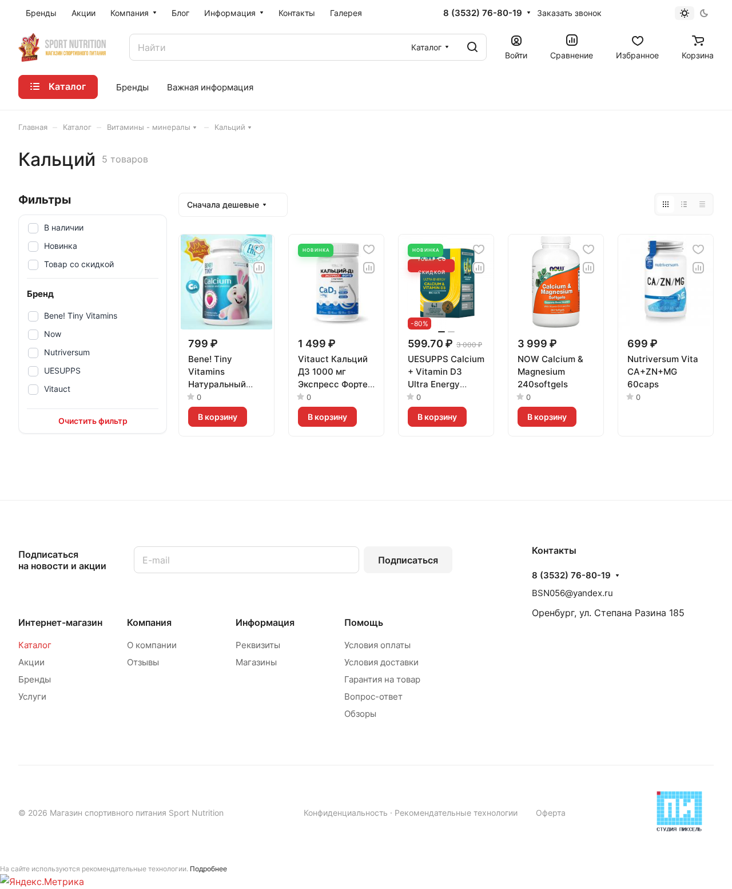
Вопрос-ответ (373, 696)
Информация (265, 622)
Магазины (256, 662)
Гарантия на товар (382, 679)
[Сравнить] (259, 267)
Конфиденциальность (346, 812)
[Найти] (472, 47)
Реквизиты (258, 645)
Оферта (551, 812)
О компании (152, 645)
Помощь (363, 622)
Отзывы (143, 662)
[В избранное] (259, 249)
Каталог (34, 645)
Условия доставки (381, 662)
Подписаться (408, 560)
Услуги (32, 696)
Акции (31, 662)
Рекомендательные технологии (456, 812)
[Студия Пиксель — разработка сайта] (679, 811)
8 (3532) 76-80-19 (482, 13)
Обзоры (360, 713)
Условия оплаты (377, 645)
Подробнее (208, 868)
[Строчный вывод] (684, 204)
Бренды (34, 679)
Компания (149, 622)
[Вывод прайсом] (702, 204)
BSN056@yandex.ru (572, 593)
